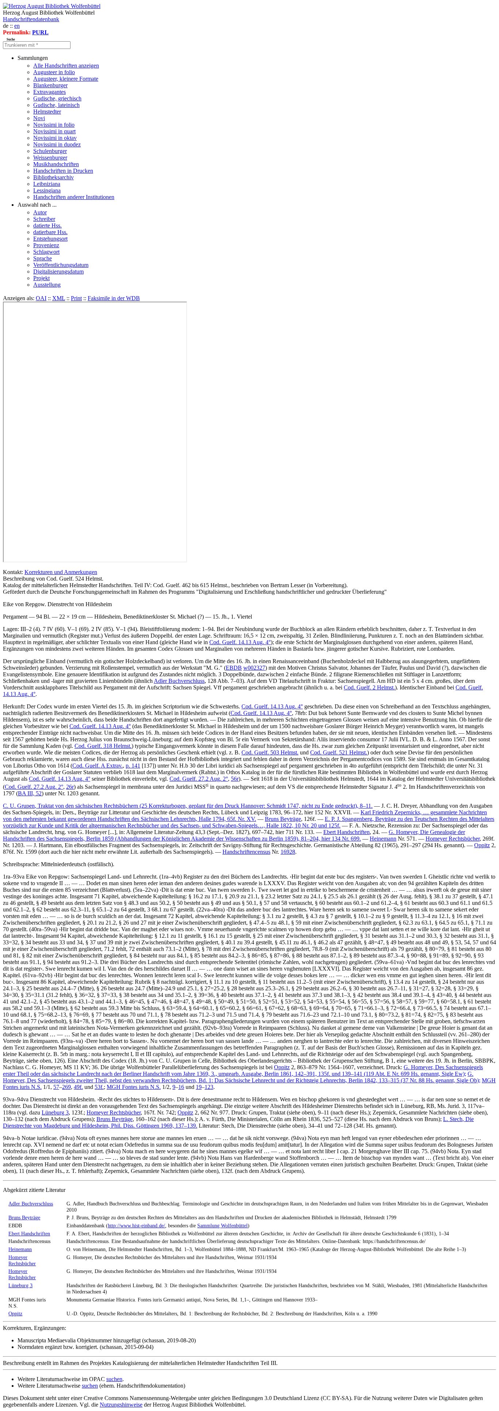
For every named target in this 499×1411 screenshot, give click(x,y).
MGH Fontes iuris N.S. (134, 1087)
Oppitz (482, 845)
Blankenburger (50, 85)
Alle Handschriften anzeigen (66, 65)
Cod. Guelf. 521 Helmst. (338, 752)
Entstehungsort (50, 239)
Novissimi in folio (54, 125)
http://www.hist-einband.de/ (136, 1225)
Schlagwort (46, 252)
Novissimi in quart (54, 131)
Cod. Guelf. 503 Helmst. (269, 752)
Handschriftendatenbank (31, 19)
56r (235, 779)
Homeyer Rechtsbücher (453, 838)
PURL (40, 32)
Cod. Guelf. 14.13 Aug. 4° (240, 642)
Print (76, 298)
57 (56, 1087)
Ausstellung (47, 285)
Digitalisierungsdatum (58, 271)
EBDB (234, 668)
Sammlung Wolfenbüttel (222, 1225)
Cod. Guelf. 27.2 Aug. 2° (198, 779)
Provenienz (46, 245)
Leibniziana (46, 184)
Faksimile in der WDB (114, 298)
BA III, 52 (30, 793)
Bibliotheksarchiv (53, 177)
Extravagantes (49, 92)
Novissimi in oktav (55, 138)
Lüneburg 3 (55, 1112)
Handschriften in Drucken (63, 171)
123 (209, 1087)
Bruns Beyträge (283, 819)
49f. (78, 1087)
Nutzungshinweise (121, 1405)
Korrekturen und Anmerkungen (60, 572)
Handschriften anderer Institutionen (73, 197)
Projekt (41, 278)
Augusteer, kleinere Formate (65, 79)
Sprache (42, 258)
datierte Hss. (47, 225)
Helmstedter (47, 111)
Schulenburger (50, 151)
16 (181, 1087)
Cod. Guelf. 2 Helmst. (369, 687)
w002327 (254, 668)
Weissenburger (50, 157)
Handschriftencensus (246, 852)
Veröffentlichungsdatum (60, 265)
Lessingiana (47, 190)
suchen (114, 1379)
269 (66, 1087)
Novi (39, 118)
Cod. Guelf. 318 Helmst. (103, 746)
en (17, 26)
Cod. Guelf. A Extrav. (97, 765)
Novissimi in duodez (57, 144)
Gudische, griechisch (57, 98)
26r (70, 787)
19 (199, 1087)
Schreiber (44, 219)
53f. (99, 1087)
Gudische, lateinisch (56, 105)
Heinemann (383, 838)
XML (58, 298)
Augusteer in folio (54, 72)
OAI (41, 298)
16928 (288, 852)
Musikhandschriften (56, 164)
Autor (40, 212)
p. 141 (133, 765)
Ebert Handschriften (346, 832)
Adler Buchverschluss (179, 681)
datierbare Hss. (50, 232)
